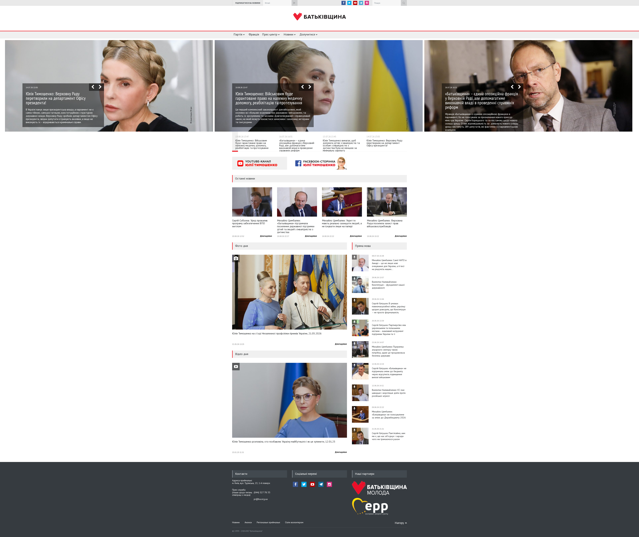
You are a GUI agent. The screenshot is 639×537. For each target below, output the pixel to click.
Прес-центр (269, 34)
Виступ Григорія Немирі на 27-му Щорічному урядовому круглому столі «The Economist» (282, 441)
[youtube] (355, 3)
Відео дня (241, 354)
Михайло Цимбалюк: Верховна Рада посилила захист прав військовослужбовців (384, 223)
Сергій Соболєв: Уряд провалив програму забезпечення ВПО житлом (250, 223)
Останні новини (245, 178)
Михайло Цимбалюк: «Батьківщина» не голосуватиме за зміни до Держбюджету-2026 (389, 392)
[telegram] (361, 3)
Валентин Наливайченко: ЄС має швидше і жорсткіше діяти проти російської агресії (389, 371)
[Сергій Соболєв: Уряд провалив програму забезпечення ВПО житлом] (252, 202)
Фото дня (241, 246)
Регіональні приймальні (268, 522)
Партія (237, 34)
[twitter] (349, 3)
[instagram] (367, 3)
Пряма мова (363, 246)
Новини (288, 34)
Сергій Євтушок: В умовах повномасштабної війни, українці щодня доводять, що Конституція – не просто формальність (389, 286)
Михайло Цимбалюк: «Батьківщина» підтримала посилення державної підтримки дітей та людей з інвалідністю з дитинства (295, 226)
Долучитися (307, 34)
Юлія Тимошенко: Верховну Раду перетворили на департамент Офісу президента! (56, 98)
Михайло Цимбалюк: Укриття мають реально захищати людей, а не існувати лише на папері (342, 223)
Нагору (399, 523)
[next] (100, 87)
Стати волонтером (294, 522)
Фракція (254, 34)
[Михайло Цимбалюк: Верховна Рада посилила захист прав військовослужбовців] (387, 202)
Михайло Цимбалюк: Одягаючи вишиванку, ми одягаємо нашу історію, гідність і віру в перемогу (389, 436)
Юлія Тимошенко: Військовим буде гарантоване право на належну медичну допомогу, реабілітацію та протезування (268, 98)
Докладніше (266, 236)
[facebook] (343, 3)
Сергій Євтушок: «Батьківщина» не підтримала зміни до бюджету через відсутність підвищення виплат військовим (389, 351)
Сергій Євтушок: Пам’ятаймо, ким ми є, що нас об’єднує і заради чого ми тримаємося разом (388, 414)
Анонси (248, 522)
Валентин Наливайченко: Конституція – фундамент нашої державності (388, 263)
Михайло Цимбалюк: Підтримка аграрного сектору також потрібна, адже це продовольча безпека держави (388, 330)
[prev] (93, 87)
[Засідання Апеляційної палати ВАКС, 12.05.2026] (289, 292)
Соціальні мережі (306, 474)
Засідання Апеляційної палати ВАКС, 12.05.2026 (259, 333)
